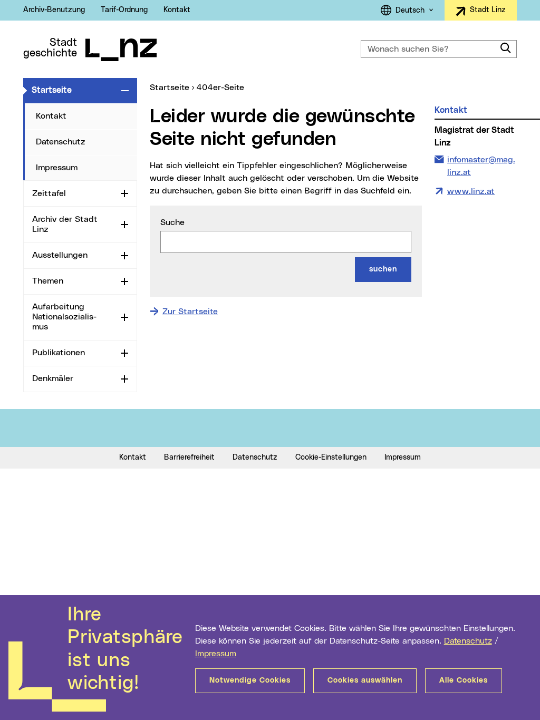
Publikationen (58, 352)
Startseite (74, 89)
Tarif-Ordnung (124, 10)
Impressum (215, 653)
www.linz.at (471, 191)
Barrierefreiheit (189, 457)
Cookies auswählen (364, 680)
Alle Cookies (463, 680)
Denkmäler (52, 378)
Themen (47, 281)
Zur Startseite (190, 311)
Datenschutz (468, 641)
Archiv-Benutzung (54, 10)
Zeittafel (49, 193)
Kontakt (176, 10)
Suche (172, 222)
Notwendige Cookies (250, 680)
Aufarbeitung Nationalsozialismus (64, 317)
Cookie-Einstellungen (331, 457)
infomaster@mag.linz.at (481, 166)
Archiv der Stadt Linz (65, 224)
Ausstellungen (60, 255)
